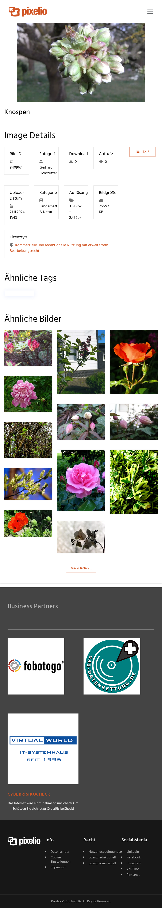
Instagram (134, 863)
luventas (79, 412)
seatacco (79, 530)
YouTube (133, 869)
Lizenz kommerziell (102, 863)
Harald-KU (133, 339)
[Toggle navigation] (150, 11)
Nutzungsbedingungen (102, 851)
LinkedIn (133, 851)
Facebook (134, 857)
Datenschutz (60, 851)
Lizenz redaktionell (102, 857)
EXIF (145, 152)
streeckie (26, 339)
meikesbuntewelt (33, 518)
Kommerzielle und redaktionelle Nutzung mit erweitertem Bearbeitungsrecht (59, 248)
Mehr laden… (81, 568)
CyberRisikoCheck (29, 794)
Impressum (58, 867)
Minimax (79, 458)
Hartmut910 (29, 431)
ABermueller (82, 339)
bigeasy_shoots (32, 477)
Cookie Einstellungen (60, 859)
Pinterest (133, 874)
